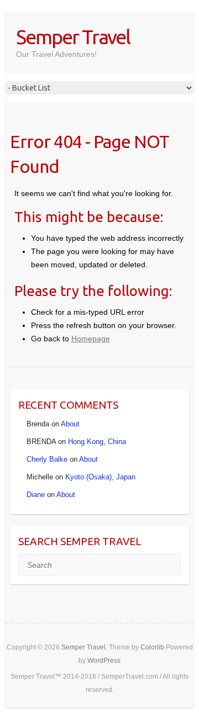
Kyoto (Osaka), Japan (100, 477)
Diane (36, 494)
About (70, 424)
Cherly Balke (47, 459)
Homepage (90, 338)
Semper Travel (73, 36)
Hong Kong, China (97, 441)
